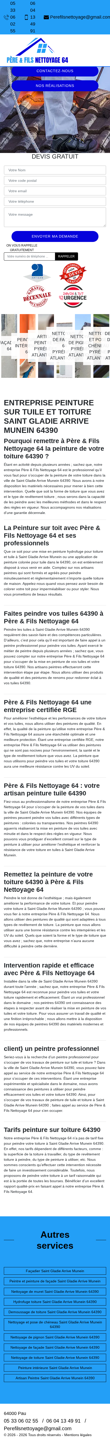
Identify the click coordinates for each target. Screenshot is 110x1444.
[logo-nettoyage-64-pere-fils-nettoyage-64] (37, 50)
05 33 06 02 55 (12, 17)
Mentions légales (78, 1435)
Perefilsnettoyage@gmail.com (78, 17)
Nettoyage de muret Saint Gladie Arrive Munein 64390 (55, 1292)
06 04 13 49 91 (32, 17)
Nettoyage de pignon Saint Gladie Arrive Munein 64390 (55, 1337)
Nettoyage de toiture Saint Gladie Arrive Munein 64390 (55, 1358)
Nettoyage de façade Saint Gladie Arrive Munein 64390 (55, 1347)
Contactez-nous (55, 71)
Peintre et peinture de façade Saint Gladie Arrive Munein (55, 1281)
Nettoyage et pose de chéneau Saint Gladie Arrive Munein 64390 (55, 1324)
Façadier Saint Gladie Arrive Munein (55, 1271)
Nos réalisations (55, 86)
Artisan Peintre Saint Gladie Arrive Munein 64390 (55, 1378)
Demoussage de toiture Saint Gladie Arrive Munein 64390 (55, 1312)
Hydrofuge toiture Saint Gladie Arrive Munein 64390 (55, 1302)
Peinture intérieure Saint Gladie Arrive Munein (55, 1368)
